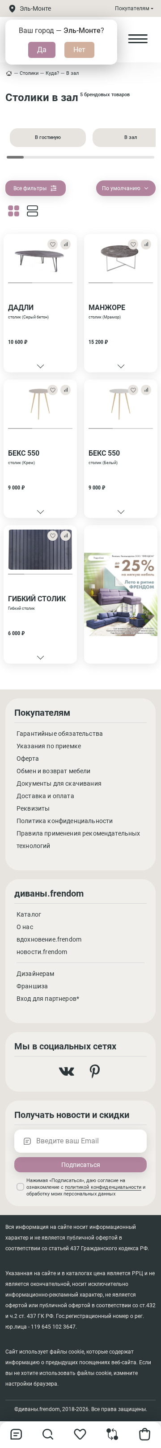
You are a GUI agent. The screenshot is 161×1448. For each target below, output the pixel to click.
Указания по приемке (49, 746)
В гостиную (48, 137)
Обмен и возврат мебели (54, 771)
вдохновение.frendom (49, 939)
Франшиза (32, 986)
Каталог (29, 914)
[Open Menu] (138, 39)
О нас (25, 926)
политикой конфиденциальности (103, 1187)
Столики (29, 73)
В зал (72, 73)
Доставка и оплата (45, 795)
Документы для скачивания (59, 783)
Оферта (28, 758)
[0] (112, 1438)
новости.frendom (42, 951)
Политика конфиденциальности (65, 820)
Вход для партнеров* (48, 998)
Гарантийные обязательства (60, 733)
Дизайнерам (36, 973)
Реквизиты (33, 808)
